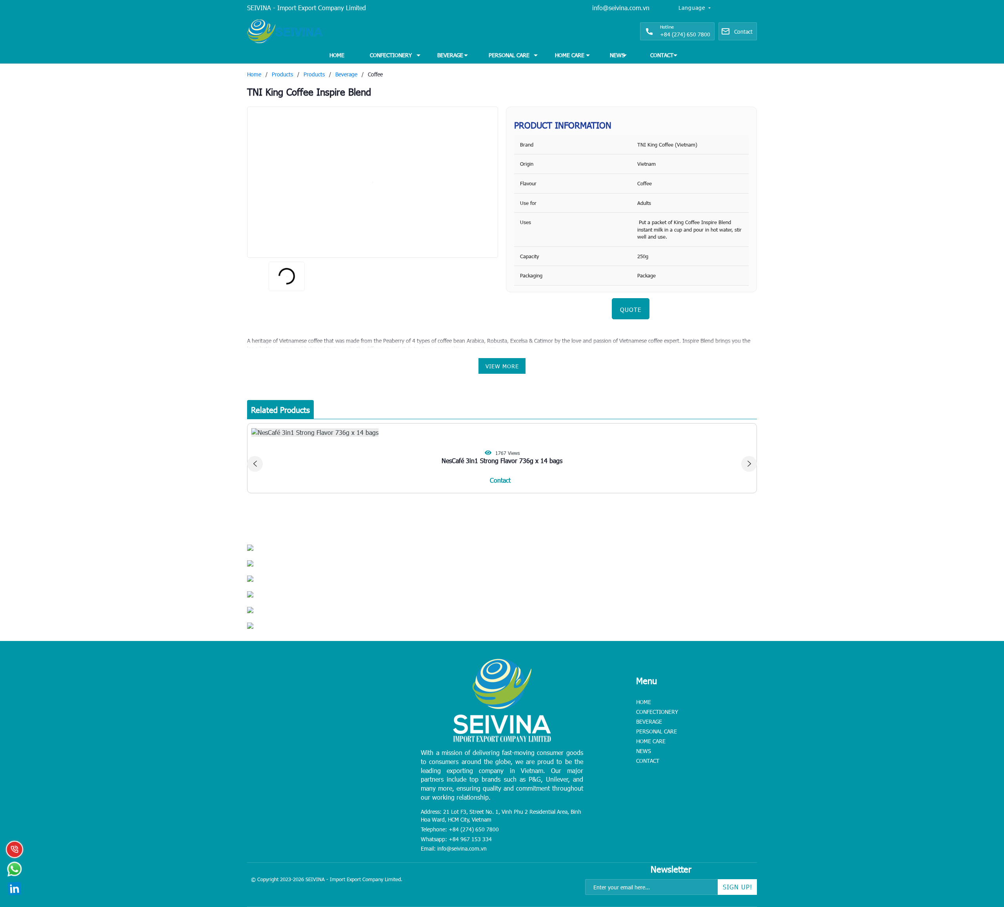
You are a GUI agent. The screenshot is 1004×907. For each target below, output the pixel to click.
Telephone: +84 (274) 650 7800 (460, 829)
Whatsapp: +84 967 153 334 (456, 839)
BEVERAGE (450, 55)
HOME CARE (569, 55)
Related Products (280, 409)
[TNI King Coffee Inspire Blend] (372, 182)
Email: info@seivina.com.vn (454, 848)
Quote (630, 309)
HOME (336, 55)
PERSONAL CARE (509, 55)
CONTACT (661, 55)
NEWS (617, 55)
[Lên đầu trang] (980, 852)
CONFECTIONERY (391, 55)
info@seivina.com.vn (620, 8)
